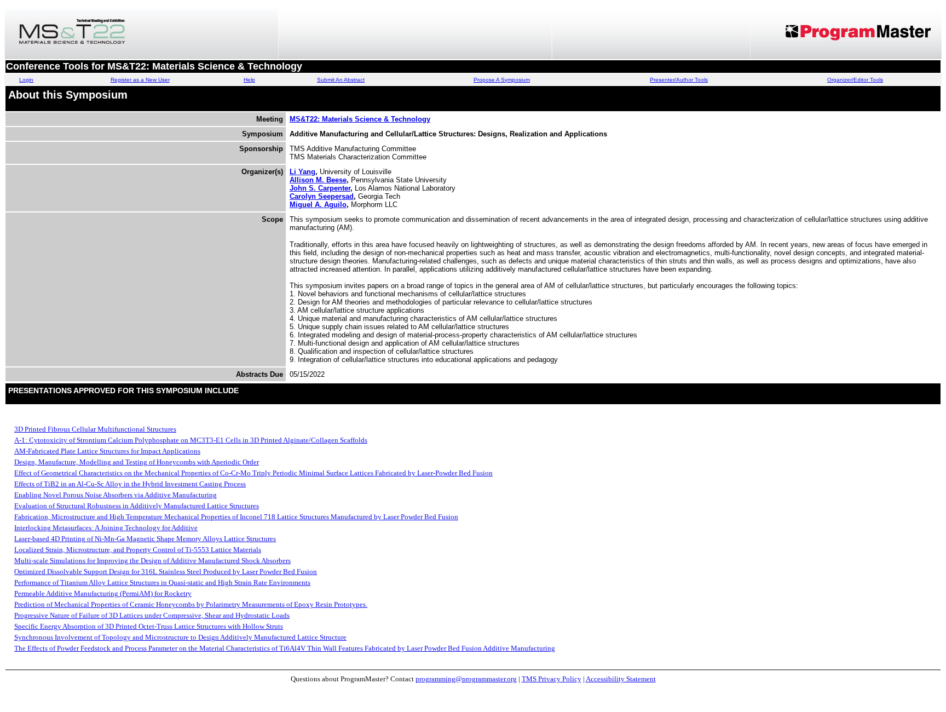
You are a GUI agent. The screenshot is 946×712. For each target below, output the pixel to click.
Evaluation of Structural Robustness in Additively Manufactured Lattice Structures (136, 506)
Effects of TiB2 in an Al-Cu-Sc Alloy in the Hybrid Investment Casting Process (130, 484)
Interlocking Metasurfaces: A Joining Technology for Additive (106, 528)
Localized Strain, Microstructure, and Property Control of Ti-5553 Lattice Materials (137, 550)
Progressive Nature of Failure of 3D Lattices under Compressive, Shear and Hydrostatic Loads (152, 615)
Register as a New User (140, 80)
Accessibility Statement (621, 679)
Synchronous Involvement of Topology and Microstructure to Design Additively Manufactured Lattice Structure (180, 637)
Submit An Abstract (341, 80)
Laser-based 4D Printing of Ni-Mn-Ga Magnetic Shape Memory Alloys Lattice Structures (145, 539)
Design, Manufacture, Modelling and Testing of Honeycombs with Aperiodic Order (136, 462)
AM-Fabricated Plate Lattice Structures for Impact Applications (107, 451)
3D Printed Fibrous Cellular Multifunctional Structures (95, 429)
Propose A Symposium (502, 80)
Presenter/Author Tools (679, 80)
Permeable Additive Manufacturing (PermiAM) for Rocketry (103, 593)
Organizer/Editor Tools (855, 80)
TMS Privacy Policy (551, 679)
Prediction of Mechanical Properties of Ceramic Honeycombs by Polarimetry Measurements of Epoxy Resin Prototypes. (190, 604)
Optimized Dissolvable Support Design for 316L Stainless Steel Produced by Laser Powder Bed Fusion (165, 571)
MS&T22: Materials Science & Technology (360, 119)
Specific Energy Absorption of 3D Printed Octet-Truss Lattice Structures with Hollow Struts (148, 626)
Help (249, 80)
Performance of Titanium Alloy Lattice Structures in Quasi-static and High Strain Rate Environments (162, 582)
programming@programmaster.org (466, 679)
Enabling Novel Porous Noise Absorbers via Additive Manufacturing (115, 495)
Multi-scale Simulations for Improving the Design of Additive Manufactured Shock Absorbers (152, 560)
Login (26, 80)
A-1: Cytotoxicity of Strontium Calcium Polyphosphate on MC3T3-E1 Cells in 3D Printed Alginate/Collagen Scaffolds (190, 440)
